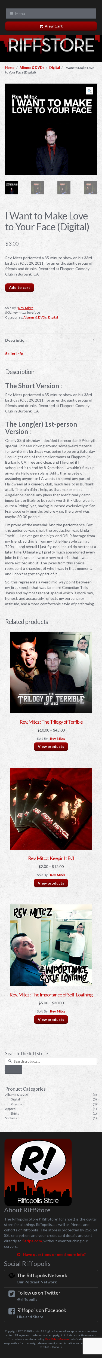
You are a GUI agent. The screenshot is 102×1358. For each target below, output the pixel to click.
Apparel (10, 1109)
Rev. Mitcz (25, 308)
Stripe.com (32, 1240)
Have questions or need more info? (53, 1254)
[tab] (51, 340)
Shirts (15, 1113)
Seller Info (14, 353)
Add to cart (19, 287)
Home (9, 68)
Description (16, 340)
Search (13, 1070)
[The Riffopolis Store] (51, 47)
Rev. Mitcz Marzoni (57, 1339)
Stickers (11, 1118)
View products (51, 746)
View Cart (53, 26)
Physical (17, 1104)
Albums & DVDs (32, 68)
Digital (54, 68)
